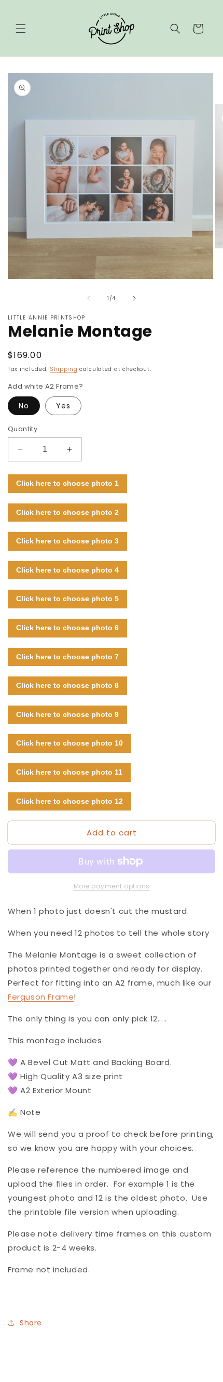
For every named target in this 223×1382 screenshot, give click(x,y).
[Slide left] (88, 298)
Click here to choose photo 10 (69, 743)
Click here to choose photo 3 (67, 541)
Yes (63, 406)
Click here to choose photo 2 (67, 512)
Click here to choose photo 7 (67, 657)
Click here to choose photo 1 (67, 483)
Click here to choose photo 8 (67, 685)
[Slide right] (134, 298)
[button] (20, 28)
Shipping (64, 369)
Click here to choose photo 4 (67, 570)
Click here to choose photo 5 (67, 598)
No (24, 406)
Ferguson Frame (41, 996)
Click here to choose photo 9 (67, 714)
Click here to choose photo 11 (69, 772)
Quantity (22, 429)
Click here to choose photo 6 (67, 627)
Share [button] (31, 1323)
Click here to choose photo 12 (69, 801)
